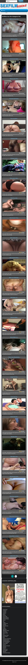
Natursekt (4, 629)
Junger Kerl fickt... (14, 376)
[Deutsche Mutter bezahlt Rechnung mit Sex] (14, 325)
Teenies (4, 648)
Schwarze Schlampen (7, 638)
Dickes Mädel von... (14, 337)
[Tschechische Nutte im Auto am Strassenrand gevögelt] (14, 66)
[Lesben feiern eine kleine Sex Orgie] (14, 563)
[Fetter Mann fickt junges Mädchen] (14, 464)
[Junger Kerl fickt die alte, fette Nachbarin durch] (14, 384)
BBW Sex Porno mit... (14, 19)
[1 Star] (19, 33)
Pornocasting (5, 632)
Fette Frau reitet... (14, 198)
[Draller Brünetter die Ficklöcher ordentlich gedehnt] (14, 424)
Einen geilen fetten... (14, 178)
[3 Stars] (21, 33)
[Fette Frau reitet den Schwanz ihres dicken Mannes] (14, 205)
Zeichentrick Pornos (6, 652)
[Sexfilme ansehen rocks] (14, 5)
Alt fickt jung (5, 609)
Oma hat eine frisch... (14, 476)
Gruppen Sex (5, 623)
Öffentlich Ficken (6, 630)
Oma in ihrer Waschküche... (14, 357)
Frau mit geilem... (14, 118)
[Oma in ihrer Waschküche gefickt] (14, 365)
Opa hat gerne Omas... (14, 257)
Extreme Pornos (6, 618)
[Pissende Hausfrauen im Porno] (14, 106)
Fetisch (4, 620)
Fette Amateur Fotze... (14, 217)
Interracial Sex (5, 625)
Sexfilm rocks (2, 12)
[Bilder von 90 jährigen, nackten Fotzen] (14, 285)
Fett (3, 621)
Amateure (4, 610)
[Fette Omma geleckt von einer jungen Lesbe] (14, 504)
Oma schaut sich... (14, 237)
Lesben (4, 628)
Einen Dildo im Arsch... (14, 536)
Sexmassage (5, 643)
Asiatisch (4, 613)
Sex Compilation (6, 642)
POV (4, 634)
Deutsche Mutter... (14, 317)
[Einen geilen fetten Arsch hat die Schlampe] (14, 186)
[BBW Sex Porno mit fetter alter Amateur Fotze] (14, 27)
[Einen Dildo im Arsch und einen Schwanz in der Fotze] (14, 543)
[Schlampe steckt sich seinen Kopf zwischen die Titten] (14, 166)
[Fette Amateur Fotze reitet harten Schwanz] (14, 225)
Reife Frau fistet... (14, 38)
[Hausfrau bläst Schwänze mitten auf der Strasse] (14, 444)
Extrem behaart (5, 617)
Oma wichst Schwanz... (14, 516)
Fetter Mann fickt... (14, 456)
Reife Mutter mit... (14, 297)
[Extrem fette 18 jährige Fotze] (14, 404)
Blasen (4, 614)
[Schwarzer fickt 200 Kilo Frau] (14, 146)
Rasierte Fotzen (6, 635)
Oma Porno (5, 631)
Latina (4, 627)
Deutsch (4, 615)
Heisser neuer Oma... (14, 78)
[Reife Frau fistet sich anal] (14, 46)
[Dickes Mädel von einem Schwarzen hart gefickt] (14, 345)
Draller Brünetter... (14, 416)
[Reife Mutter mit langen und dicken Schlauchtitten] (14, 305)
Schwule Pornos (6, 639)
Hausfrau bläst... (14, 436)
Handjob (4, 624)
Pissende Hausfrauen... (14, 98)
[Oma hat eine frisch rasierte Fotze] (14, 484)
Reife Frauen (5, 636)
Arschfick (4, 611)
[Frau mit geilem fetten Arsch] (14, 126)
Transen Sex (5, 649)
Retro (4, 637)
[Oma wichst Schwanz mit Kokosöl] (14, 524)
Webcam (4, 651)
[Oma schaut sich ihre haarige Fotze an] (14, 245)
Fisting (4, 622)
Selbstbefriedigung (6, 641)
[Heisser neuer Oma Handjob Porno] (14, 86)
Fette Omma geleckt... (14, 496)
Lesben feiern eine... (14, 555)
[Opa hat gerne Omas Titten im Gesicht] (14, 265)
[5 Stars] (23, 33)
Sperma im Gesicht (6, 645)
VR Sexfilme (5, 650)
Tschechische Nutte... (14, 58)
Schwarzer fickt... (14, 138)
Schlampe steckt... (14, 158)
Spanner (4, 644)
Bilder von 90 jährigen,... (14, 277)
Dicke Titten (5, 616)
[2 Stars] (20, 33)
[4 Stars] (22, 33)
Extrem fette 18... (14, 396)
